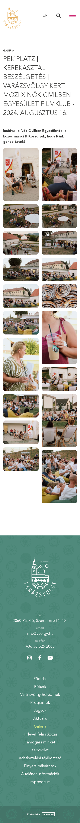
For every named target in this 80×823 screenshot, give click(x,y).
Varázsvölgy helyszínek (40, 695)
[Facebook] (39, 657)
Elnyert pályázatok (40, 766)
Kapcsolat (40, 750)
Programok (40, 703)
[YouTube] (50, 657)
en (45, 15)
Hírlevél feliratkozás (40, 734)
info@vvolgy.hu (40, 634)
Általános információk (40, 774)
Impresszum (40, 782)
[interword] (40, 814)
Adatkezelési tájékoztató (40, 758)
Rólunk (40, 687)
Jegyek (40, 711)
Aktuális (40, 719)
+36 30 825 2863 (40, 646)
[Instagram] (29, 657)
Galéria (8, 51)
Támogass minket (40, 742)
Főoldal (40, 679)
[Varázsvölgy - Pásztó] (12, 17)
